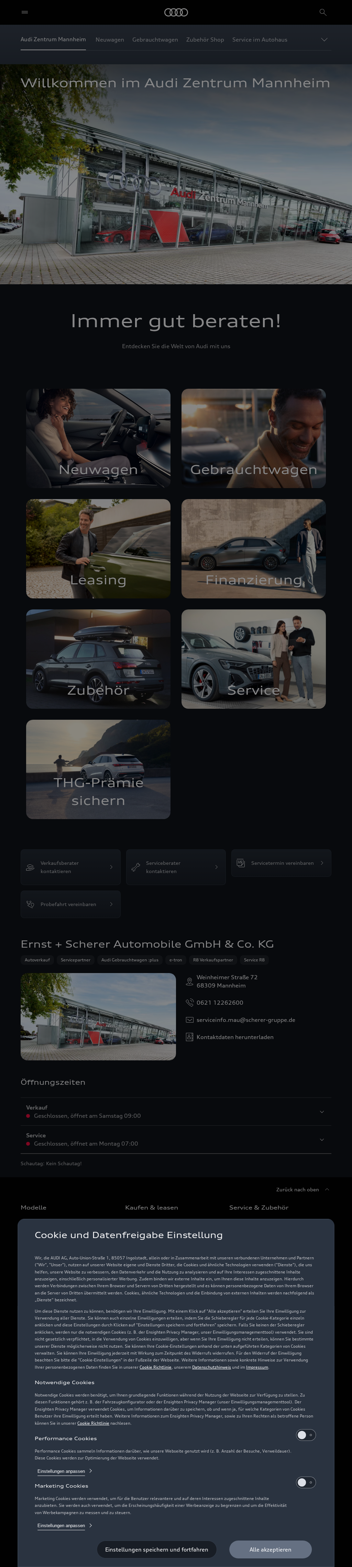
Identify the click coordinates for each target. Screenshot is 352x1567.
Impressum (257, 1367)
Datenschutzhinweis (211, 1367)
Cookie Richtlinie (156, 1367)
